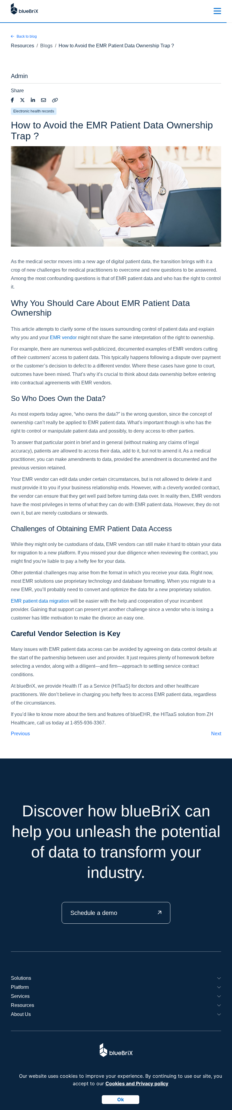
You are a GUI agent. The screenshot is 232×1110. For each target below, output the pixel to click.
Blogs (46, 45)
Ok (120, 1099)
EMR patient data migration (40, 601)
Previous (20, 733)
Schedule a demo (93, 913)
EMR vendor (63, 337)
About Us (21, 1014)
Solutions (21, 978)
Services (20, 996)
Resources (22, 1005)
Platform (20, 987)
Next (216, 733)
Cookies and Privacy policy (136, 1083)
